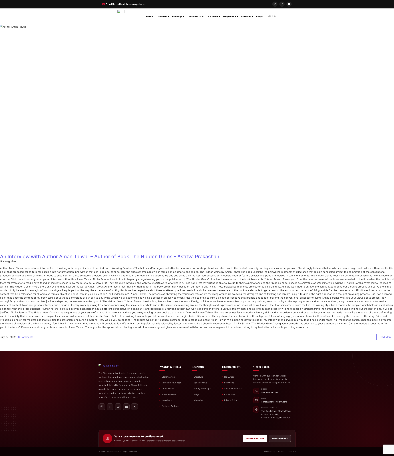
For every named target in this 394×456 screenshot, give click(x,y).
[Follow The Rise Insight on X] (134, 406)
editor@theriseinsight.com (131, 4)
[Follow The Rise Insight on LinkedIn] (126, 406)
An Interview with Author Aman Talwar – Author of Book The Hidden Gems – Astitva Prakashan (109, 257)
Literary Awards (169, 377)
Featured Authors (170, 406)
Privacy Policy (230, 400)
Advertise (292, 451)
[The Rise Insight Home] (114, 365)
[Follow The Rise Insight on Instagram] (101, 406)
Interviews (167, 400)
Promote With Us (280, 438)
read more (385, 337)
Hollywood (229, 377)
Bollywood (229, 382)
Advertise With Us (233, 388)
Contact (246, 16)
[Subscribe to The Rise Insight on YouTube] (118, 406)
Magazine (198, 400)
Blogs (259, 16)
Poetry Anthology (202, 388)
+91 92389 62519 (269, 392)
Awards (162, 16)
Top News (212, 16)
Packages (178, 16)
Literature (195, 16)
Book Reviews (200, 382)
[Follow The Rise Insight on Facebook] (110, 406)
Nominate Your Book (171, 382)
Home (149, 16)
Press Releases (169, 394)
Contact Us (229, 394)
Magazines (229, 16)
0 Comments (25, 337)
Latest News (168, 388)
